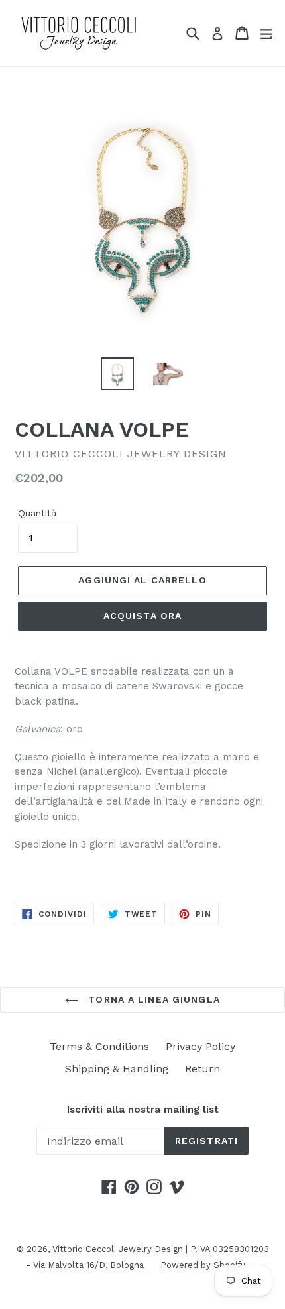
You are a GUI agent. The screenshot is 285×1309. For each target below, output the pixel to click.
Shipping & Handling (116, 1068)
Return (202, 1068)
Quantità (37, 513)
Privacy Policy (200, 1046)
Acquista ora (142, 615)
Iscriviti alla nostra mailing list (143, 1109)
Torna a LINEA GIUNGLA (152, 999)
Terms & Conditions (99, 1046)
